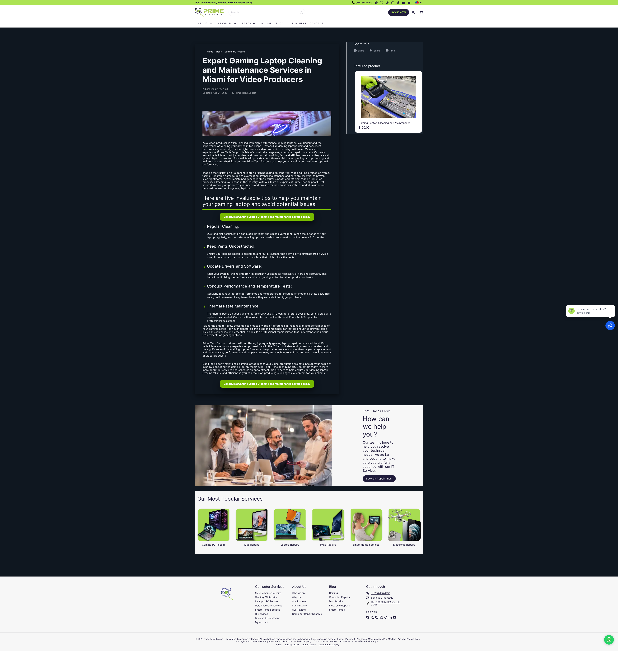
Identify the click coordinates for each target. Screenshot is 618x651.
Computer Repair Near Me (307, 613)
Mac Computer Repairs (268, 593)
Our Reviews (299, 609)
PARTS (247, 23)
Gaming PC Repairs (235, 51)
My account (261, 622)
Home (210, 51)
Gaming (333, 593)
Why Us (296, 597)
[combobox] (267, 12)
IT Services (261, 613)
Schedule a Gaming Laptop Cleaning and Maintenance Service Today (267, 216)
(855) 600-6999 (363, 2)
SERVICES (225, 23)
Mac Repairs (336, 601)
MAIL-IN (265, 23)
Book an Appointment (267, 618)
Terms (279, 644)
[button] (609, 640)
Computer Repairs (339, 597)
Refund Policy (309, 644)
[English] (419, 2)
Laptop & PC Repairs (266, 601)
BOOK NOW (398, 12)
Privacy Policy (292, 644)
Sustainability (299, 605)
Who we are (299, 593)
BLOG (280, 23)
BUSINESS (299, 23)
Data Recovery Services (268, 605)
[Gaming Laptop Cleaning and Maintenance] (388, 101)
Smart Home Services (267, 609)
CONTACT (317, 23)
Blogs (219, 51)
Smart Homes (337, 609)
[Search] (301, 12)
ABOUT (203, 23)
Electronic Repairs (339, 605)
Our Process (299, 601)
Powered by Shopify (329, 644)
